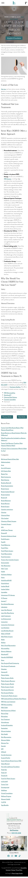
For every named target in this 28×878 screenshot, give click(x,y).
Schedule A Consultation (14, 38)
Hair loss (3, 89)
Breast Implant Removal (7, 492)
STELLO (3, 752)
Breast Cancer (5, 489)
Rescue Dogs (4, 713)
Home (3, 577)
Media (3, 639)
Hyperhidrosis (5, 583)
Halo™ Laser (4, 569)
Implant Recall (5, 586)
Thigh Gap (4, 770)
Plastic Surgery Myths (7, 678)
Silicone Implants (6, 731)
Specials (3, 746)
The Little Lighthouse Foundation (10, 767)
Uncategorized (5, 787)
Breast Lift (4, 498)
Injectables (4, 592)
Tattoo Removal (5, 764)
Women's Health (5, 799)
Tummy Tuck (4, 784)
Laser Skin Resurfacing (7, 613)
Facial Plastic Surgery (7, 551)
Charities (3, 512)
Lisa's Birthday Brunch (7, 631)
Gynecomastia (5, 563)
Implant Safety (5, 589)
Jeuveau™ (4, 601)
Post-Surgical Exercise (7, 690)
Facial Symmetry (5, 557)
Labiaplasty (4, 607)
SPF (2, 749)
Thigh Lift (4, 773)
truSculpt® (4, 781)
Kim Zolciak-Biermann (7, 604)
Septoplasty (4, 728)
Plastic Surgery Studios (17, 873)
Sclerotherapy (5, 722)
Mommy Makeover (6, 651)
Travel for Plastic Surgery (8, 778)
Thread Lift (4, 776)
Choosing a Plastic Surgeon (8, 521)
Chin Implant (5, 518)
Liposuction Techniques (7, 625)
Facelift (3, 542)
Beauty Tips (4, 474)
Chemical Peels (5, 515)
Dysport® (4, 533)
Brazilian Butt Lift (6, 483)
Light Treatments (6, 616)
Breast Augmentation (7, 486)
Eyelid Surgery (5, 539)
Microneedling (5, 648)
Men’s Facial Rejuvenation (8, 645)
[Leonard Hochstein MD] (14, 4)
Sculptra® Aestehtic (7, 725)
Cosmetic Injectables (10, 399)
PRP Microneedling (9, 393)
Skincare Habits (5, 740)
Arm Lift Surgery (6, 468)
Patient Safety (5, 675)
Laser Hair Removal (6, 610)
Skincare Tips (5, 743)
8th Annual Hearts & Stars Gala (10, 459)
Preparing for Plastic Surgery (9, 696)
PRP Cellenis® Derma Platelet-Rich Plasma (13, 699)
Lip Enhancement (6, 619)
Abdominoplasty (5, 462)
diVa (2, 527)
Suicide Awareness (6, 755)
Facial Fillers (4, 548)
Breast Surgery (5, 506)
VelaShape (4, 790)
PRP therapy (7, 179)
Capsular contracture (7, 509)
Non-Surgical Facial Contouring (10, 663)
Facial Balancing (5, 545)
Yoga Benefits (5, 805)
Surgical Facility (5, 758)
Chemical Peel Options (10, 397)
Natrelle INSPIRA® (7, 657)
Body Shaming (5, 480)
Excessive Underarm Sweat (8, 536)
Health (3, 571)
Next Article (21, 417)
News (2, 660)
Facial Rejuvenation (6, 554)
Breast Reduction (6, 501)
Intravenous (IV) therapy (8, 595)
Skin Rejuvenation (6, 737)
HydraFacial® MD (6, 580)
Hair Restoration (5, 566)
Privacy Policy (19, 870)
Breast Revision (5, 503)
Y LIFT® (3, 802)
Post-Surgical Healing (7, 693)
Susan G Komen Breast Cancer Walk (11, 761)
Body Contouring (6, 477)
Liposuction (4, 622)
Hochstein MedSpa (15, 387)
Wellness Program (6, 796)
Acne (2, 465)
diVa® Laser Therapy (7, 530)
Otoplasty (4, 669)
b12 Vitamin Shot (6, 471)
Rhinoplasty (4, 716)
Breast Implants (5, 495)
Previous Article (7, 417)
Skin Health (4, 734)
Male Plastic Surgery (7, 637)
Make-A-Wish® (5, 634)
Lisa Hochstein (5, 628)
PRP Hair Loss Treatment (8, 702)
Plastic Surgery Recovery (8, 681)
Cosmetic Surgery (6, 524)
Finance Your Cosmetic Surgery (10, 560)
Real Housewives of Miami (8, 710)
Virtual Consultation (7, 793)
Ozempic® (4, 672)
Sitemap (13, 870)
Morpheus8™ (7, 395)
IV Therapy (4, 598)
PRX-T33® (4, 707)
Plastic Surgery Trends (7, 687)
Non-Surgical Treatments (8, 666)
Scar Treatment (5, 719)
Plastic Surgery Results (7, 684)
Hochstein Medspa (6, 574)
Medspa (3, 642)
